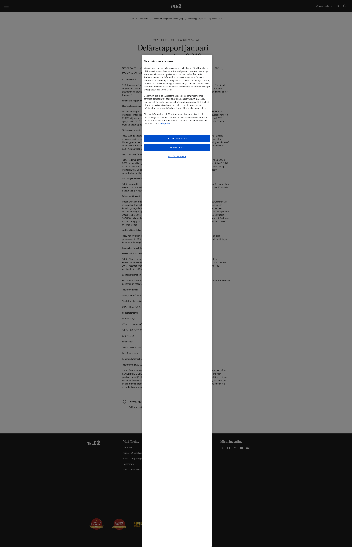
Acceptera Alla (177, 138)
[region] (177, 301)
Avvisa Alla (177, 147)
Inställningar (177, 156)
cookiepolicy (164, 123)
